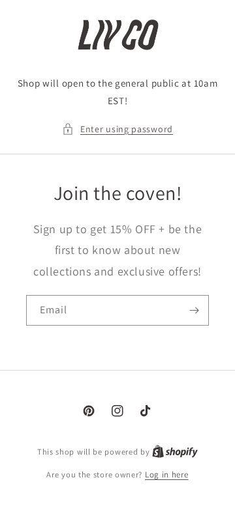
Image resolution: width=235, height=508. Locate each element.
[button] (117, 129)
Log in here (167, 474)
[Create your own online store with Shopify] (175, 451)
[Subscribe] (194, 310)
